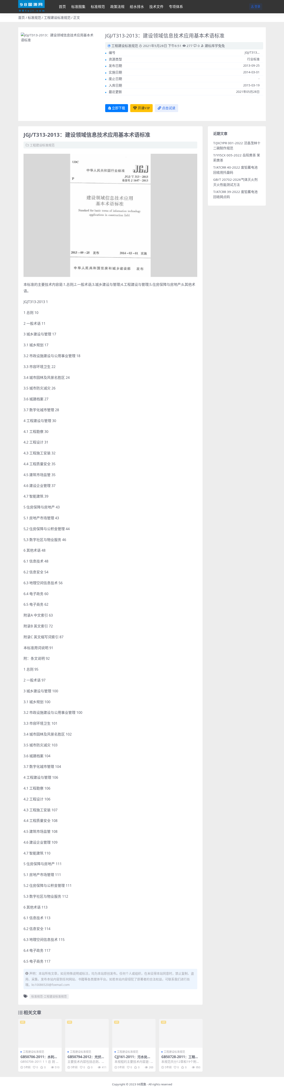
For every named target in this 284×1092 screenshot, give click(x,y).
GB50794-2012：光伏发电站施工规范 (86, 1059)
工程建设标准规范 (57, 17)
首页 (62, 6)
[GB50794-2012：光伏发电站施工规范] (87, 1033)
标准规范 (98, 6)
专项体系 (176, 6)
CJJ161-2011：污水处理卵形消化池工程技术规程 (132, 1059)
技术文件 (156, 6)
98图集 (141, 1084)
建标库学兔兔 (214, 45)
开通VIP (144, 108)
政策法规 (117, 6)
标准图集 (78, 6)
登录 (257, 6)
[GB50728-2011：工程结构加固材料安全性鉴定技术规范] (181, 1033)
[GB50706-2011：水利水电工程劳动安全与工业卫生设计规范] (40, 1033)
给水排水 (137, 6)
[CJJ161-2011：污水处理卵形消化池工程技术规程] (134, 1033)
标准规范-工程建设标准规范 (49, 996)
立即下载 (118, 108)
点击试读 (168, 108)
